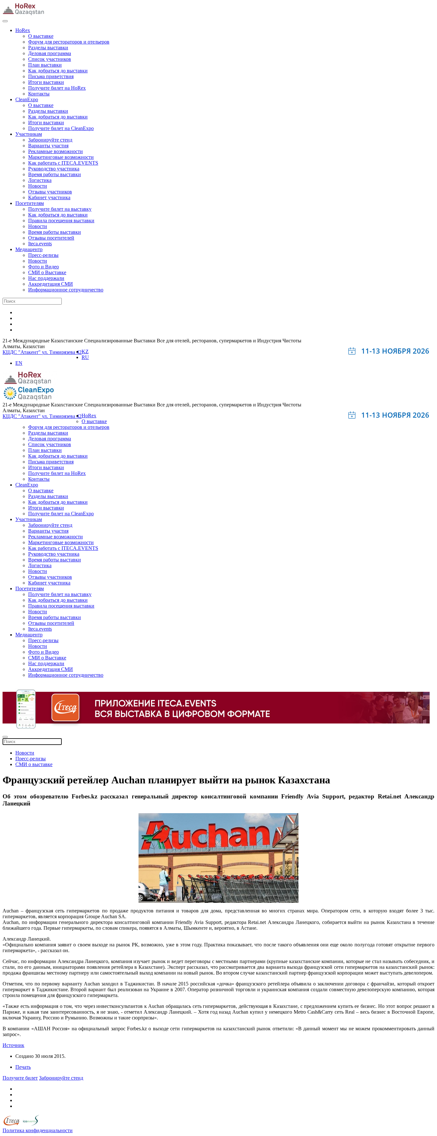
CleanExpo (26, 99)
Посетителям (29, 203)
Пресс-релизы (43, 255)
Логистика (40, 180)
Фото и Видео (43, 266)
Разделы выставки (48, 47)
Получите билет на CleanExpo (61, 128)
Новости (37, 186)
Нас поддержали (46, 278)
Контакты (39, 93)
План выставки (45, 65)
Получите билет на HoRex (57, 88)
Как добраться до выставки (58, 70)
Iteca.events (40, 243)
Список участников (49, 59)
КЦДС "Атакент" (22, 352)
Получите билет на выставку (59, 209)
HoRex (22, 30)
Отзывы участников (50, 191)
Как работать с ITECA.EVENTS (63, 163)
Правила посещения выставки (61, 220)
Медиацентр (29, 249)
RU (85, 357)
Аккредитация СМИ (50, 284)
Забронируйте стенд (50, 140)
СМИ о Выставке (47, 272)
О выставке (40, 36)
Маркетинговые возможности (61, 157)
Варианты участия (48, 145)
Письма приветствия (51, 76)
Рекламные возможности (55, 151)
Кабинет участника (49, 197)
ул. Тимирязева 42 (62, 352)
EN (18, 363)
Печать (23, 1067)
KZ (85, 351)
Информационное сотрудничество (65, 289)
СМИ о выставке (33, 764)
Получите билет (20, 1078)
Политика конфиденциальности (38, 1130)
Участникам (28, 134)
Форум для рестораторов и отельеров (68, 42)
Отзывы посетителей (51, 238)
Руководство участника (53, 168)
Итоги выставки (46, 82)
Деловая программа (49, 53)
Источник (13, 1045)
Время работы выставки (54, 174)
